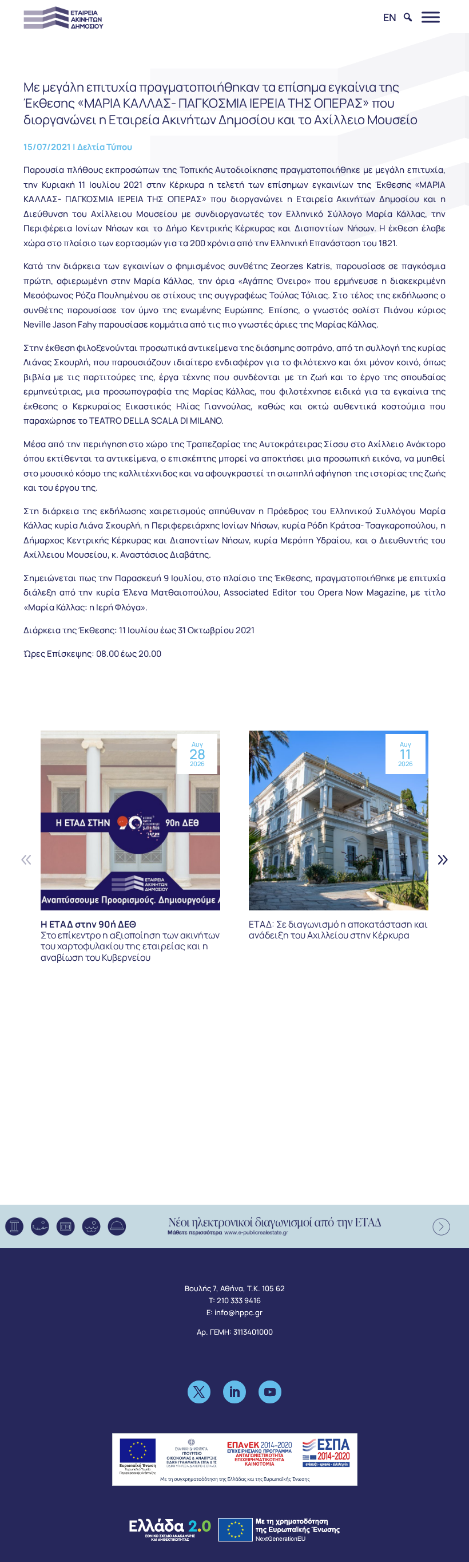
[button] (442, 860)
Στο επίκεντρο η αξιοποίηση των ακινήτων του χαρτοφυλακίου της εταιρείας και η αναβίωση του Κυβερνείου (130, 941)
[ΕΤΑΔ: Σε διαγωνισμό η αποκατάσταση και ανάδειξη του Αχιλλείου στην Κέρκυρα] (338, 820)
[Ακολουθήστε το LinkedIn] (234, 1392)
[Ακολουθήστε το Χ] (199, 1392)
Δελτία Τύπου (104, 147)
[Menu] (431, 16)
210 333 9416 (239, 1300)
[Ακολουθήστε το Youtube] (270, 1392)
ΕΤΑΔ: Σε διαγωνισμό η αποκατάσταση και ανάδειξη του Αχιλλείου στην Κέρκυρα (338, 929)
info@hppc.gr (238, 1312)
